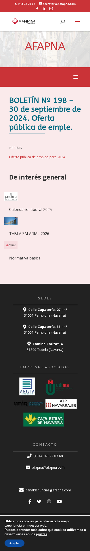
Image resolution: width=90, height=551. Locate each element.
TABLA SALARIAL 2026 (29, 233)
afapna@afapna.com (48, 467)
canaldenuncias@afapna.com (48, 490)
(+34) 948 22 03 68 (48, 456)
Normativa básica (25, 258)
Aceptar (14, 543)
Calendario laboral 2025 (30, 209)
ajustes (41, 534)
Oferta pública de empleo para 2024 (37, 157)
